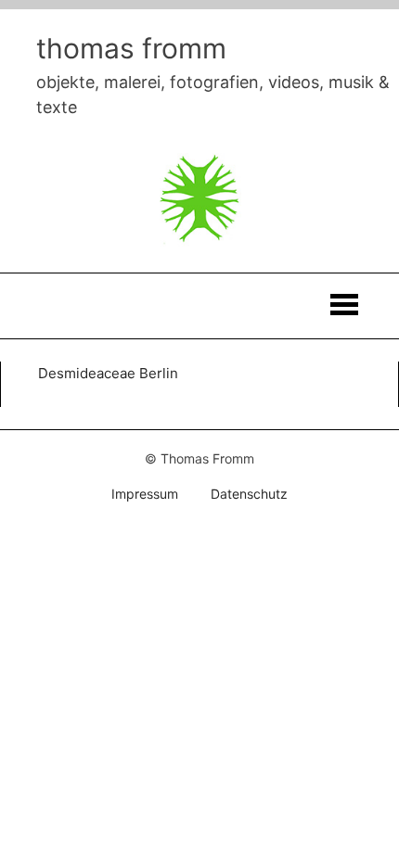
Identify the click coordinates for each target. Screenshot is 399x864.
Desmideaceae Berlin (108, 373)
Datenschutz (249, 494)
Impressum (144, 494)
